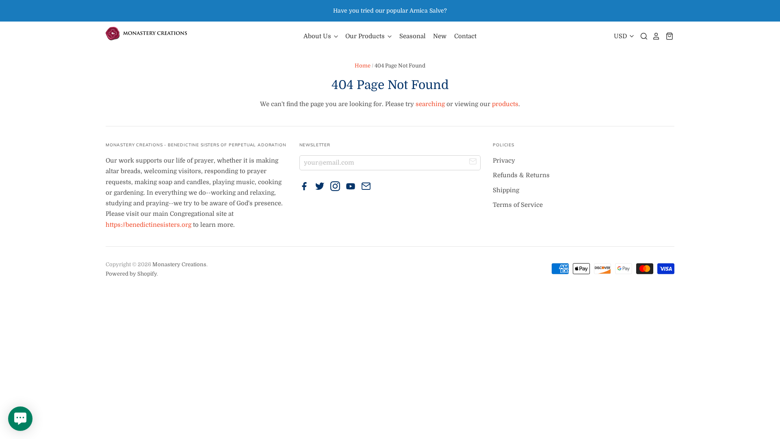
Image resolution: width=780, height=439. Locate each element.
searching (430, 104)
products (505, 104)
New (439, 36)
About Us (318, 36)
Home (362, 66)
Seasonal (412, 36)
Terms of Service (518, 205)
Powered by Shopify (131, 274)
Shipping (506, 190)
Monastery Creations (179, 264)
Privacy (504, 160)
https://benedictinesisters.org (148, 224)
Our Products (365, 36)
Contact (465, 36)
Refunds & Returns (521, 175)
